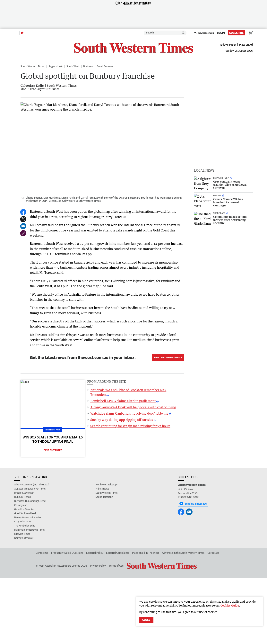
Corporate (213, 552)
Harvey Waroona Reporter (27, 517)
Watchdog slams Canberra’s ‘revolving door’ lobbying (129, 413)
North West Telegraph (107, 484)
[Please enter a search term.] (183, 33)
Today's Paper (228, 44)
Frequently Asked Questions (67, 552)
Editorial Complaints (117, 552)
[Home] (22, 33)
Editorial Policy (94, 552)
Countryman (20, 505)
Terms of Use (116, 565)
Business (88, 66)
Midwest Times (22, 533)
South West (72, 66)
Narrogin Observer (23, 537)
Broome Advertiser (24, 492)
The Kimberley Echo (24, 525)
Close (146, 619)
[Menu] (16, 33)
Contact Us (42, 552)
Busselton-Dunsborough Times (30, 501)
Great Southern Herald (25, 513)
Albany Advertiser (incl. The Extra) (31, 484)
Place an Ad (246, 44)
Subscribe (236, 32)
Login (221, 32)
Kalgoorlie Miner (22, 521)
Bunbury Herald (22, 496)
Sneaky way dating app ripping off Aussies (121, 420)
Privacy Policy (98, 565)
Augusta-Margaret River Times (30, 488)
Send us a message (196, 503)
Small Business (105, 66)
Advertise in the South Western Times (183, 552)
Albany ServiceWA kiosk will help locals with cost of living (133, 407)
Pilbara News (102, 488)
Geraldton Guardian (24, 509)
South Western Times (33, 66)
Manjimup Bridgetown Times (29, 529)
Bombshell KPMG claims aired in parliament (123, 401)
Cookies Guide (229, 605)
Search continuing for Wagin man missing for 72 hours (130, 426)
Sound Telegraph (104, 496)
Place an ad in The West (145, 552)
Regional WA (55, 66)
